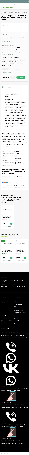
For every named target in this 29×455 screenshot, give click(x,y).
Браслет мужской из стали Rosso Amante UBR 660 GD (7, 217)
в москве (22, 185)
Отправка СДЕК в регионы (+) (11, 57)
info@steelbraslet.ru (4, 284)
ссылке (15, 390)
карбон (4, 187)
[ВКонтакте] (3, 182)
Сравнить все (4, 236)
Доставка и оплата (4, 301)
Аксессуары (16, 322)
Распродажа (16, 323)
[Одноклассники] (5, 182)
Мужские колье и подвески (6, 320)
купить (17, 185)
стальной (9, 187)
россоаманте (15, 187)
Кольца (2, 324)
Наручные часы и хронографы (4, 323)
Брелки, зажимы (17, 320)
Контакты (3, 302)
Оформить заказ (18, 304)
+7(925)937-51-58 (4, 277)
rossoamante (22, 187)
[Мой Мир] (7, 182)
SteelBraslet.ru (11, 332)
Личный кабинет (18, 302)
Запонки (16, 318)
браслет (8, 185)
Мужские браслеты (5, 318)
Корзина (16, 301)
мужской (13, 185)
